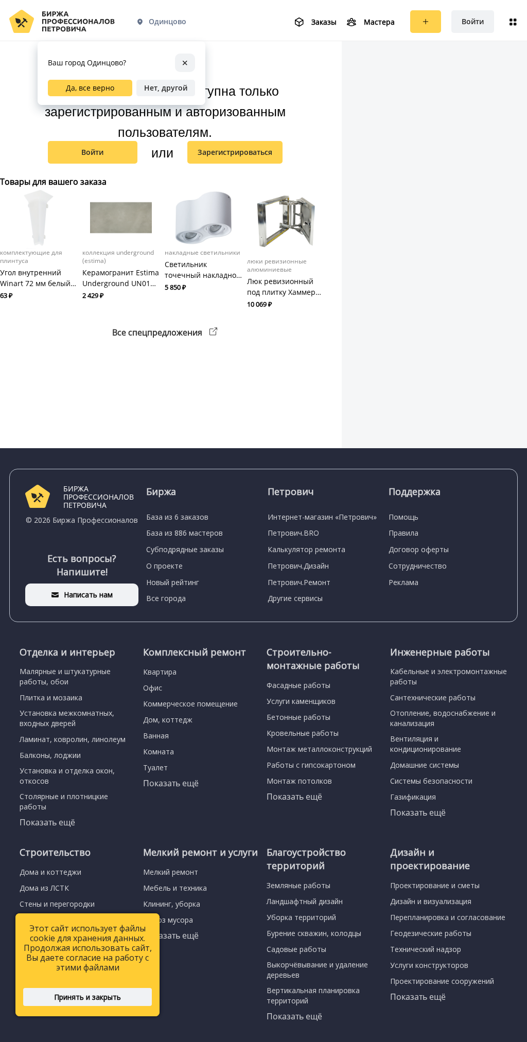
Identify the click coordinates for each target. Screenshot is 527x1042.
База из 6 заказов (177, 517)
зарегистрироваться (235, 152)
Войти (473, 21)
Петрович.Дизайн (298, 566)
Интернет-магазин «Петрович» (322, 517)
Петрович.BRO (293, 533)
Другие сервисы (295, 598)
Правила (403, 533)
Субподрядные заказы (185, 549)
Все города (166, 598)
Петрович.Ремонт (299, 582)
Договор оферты (419, 549)
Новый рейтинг (172, 582)
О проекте (164, 566)
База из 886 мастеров (184, 533)
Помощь (403, 517)
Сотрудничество (418, 566)
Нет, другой (165, 88)
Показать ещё (47, 822)
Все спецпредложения (158, 332)
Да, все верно (90, 88)
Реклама (403, 582)
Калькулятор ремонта (306, 549)
